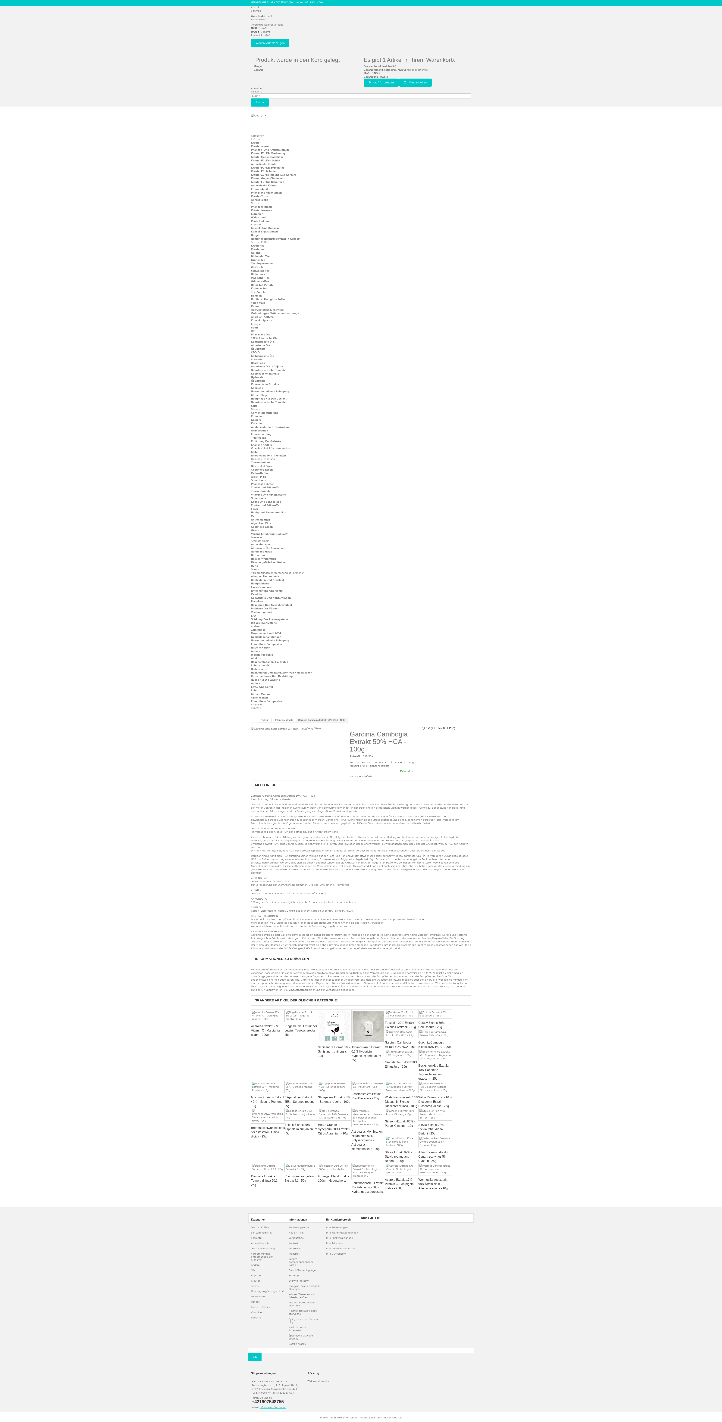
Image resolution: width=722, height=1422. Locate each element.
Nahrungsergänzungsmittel (267, 309)
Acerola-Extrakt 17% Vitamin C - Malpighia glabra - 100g (265, 1030)
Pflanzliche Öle (260, 334)
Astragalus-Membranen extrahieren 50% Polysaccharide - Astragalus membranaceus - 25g (367, 1140)
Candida (256, 594)
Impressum (295, 1248)
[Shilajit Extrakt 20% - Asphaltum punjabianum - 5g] (301, 1114)
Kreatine (256, 423)
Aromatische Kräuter (264, 164)
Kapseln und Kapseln (265, 227)
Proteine (256, 416)
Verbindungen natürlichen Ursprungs (275, 313)
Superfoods (258, 480)
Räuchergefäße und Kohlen (269, 562)
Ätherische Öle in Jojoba (267, 366)
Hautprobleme (260, 583)
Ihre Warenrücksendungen (342, 1232)
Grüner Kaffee (260, 281)
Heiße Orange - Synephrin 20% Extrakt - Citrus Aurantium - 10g (334, 1129)
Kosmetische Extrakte (265, 373)
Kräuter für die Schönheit (267, 181)
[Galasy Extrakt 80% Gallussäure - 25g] (435, 1014)
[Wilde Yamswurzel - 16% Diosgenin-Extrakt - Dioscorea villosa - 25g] (435, 1087)
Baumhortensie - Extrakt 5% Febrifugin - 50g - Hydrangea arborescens (367, 1187)
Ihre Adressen (334, 1243)
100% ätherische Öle (264, 338)
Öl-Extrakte (258, 348)
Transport (294, 1253)
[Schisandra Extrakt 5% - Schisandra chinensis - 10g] (334, 1026)
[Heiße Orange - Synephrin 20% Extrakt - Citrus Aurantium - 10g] (334, 1114)
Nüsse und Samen (263, 466)
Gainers (256, 419)
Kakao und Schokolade (266, 501)
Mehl (254, 516)
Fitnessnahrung (261, 434)
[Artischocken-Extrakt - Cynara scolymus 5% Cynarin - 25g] (435, 1142)
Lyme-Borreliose (261, 587)
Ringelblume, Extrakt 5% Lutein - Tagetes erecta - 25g (300, 1030)
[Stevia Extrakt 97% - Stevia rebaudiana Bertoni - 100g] (401, 1142)
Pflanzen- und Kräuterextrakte (270, 149)
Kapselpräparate (261, 320)
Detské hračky (297, 1344)
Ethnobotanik (259, 189)
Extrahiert (257, 213)
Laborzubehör (260, 665)
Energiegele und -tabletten (268, 455)
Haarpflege (258, 362)
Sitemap (256, 10)
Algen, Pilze (258, 476)
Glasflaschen (259, 697)
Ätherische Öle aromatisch (268, 547)
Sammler (256, 537)
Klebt (254, 451)
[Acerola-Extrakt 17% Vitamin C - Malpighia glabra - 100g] (267, 1016)
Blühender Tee (260, 256)
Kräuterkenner (260, 146)
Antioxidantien (260, 519)
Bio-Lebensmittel (261, 1232)
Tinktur (255, 203)
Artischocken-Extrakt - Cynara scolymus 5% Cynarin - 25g (432, 1156)
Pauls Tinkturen (261, 220)
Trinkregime (258, 437)
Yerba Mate (258, 302)
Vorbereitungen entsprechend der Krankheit (278, 572)
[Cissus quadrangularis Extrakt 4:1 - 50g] (301, 1167)
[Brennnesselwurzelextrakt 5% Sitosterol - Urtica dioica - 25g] (267, 1116)
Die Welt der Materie (264, 622)
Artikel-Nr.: (356, 756)
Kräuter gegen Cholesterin (268, 178)
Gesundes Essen (262, 469)
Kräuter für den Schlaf (265, 160)
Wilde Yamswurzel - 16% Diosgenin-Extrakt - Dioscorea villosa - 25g (435, 1102)
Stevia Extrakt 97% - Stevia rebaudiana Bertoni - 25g (431, 1129)
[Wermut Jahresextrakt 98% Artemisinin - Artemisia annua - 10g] (435, 1169)
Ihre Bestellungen (337, 1227)
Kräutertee (257, 245)
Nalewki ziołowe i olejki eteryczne (303, 1312)
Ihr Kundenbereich (338, 1219)
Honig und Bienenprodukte (268, 512)
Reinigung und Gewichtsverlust (271, 604)
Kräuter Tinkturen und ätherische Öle (302, 1296)
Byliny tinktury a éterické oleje (304, 1321)
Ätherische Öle (260, 345)
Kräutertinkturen (261, 210)
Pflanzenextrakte (261, 206)
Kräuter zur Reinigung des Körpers (273, 174)
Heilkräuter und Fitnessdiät (298, 1329)
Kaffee (255, 306)
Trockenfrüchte (261, 462)
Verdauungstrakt (261, 612)
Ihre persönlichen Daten (341, 1248)
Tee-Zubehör (259, 292)
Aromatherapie (260, 541)
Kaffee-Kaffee (259, 473)
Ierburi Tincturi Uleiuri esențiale (302, 1304)
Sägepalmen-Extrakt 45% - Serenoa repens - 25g (300, 1102)
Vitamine (256, 704)
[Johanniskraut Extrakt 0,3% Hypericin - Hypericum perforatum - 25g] (368, 1026)
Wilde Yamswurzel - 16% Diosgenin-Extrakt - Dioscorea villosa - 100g (401, 1102)
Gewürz (256, 530)
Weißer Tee (258, 267)
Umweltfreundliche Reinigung (270, 391)
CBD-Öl (255, 352)
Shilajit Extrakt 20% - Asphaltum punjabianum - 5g (300, 1129)
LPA (253, 615)
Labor (255, 690)
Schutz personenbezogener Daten (301, 1262)
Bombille (256, 295)
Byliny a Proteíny (299, 1280)
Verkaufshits (296, 1238)
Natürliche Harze (261, 551)
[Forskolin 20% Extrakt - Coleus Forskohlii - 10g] (401, 1014)
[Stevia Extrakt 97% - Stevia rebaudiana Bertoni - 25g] (435, 1114)
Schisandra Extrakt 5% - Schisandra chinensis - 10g (334, 1051)
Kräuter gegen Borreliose (267, 156)
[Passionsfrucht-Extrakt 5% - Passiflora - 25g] (368, 1085)
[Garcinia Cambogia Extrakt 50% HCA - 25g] (401, 1033)
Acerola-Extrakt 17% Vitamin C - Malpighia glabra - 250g (399, 1184)
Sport (254, 327)
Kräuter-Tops (259, 196)
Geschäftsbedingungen (303, 1270)
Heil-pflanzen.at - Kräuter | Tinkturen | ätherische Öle (369, 1417)
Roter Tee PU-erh (262, 284)
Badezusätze (259, 669)
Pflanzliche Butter (262, 483)
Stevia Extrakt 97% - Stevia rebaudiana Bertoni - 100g (398, 1156)
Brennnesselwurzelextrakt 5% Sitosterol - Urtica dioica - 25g (268, 1132)
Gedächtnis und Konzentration (271, 597)
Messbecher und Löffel (266, 633)
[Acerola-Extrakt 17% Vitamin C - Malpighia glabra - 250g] (401, 1169)
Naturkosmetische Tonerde (268, 370)
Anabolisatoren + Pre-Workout (270, 426)
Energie (256, 323)
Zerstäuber (258, 629)
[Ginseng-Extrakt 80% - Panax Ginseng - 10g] (401, 1112)
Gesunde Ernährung (263, 459)
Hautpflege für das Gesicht (269, 398)
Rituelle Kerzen (260, 647)
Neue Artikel (296, 1232)
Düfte (254, 565)
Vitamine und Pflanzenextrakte (270, 448)
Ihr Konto (256, 91)
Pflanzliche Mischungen (266, 192)
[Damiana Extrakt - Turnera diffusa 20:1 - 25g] (267, 1167)
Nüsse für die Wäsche (265, 679)
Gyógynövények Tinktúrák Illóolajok (304, 1287)
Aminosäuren (259, 430)
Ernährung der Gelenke (266, 441)
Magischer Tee (260, 277)
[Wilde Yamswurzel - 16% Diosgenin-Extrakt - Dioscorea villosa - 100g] (401, 1087)
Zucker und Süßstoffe (265, 487)
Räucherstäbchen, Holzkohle (269, 661)
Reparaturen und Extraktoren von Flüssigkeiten (281, 672)
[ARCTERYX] (271, 122)
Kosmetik (256, 359)
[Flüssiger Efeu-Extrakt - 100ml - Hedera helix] (334, 1167)
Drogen (255, 235)
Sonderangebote (299, 1227)
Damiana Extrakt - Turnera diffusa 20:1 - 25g (265, 1181)
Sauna (255, 569)
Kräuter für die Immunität (267, 167)
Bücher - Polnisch (261, 1307)
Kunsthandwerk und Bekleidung (272, 676)
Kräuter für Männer (263, 171)
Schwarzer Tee (260, 270)
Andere (255, 626)
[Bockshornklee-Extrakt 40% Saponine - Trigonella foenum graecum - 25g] (435, 1055)
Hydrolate (257, 377)
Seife (254, 405)
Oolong (256, 252)
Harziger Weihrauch (263, 558)
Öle (253, 331)
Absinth (256, 658)
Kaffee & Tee (259, 288)
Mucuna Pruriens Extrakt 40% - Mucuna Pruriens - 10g (267, 1102)
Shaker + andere (261, 444)
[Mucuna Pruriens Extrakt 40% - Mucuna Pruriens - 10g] (267, 1087)
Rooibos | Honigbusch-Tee (268, 299)
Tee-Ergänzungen (262, 263)
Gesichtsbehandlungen (266, 636)
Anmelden (257, 88)
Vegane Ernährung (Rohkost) (269, 533)
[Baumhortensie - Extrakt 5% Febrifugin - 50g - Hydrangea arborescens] (368, 1171)
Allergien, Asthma (262, 316)
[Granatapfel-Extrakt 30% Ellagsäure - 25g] (401, 1053)
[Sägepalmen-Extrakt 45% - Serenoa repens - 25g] (301, 1087)
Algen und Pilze (261, 523)
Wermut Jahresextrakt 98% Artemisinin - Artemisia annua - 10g (433, 1184)
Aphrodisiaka (259, 199)
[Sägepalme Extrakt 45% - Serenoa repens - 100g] (334, 1087)
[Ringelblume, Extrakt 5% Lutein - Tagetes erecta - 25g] (301, 1016)
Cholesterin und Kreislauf (267, 579)
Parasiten (257, 601)
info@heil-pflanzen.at (273, 1407)
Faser (254, 508)
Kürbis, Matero (260, 693)
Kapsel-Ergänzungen (264, 231)
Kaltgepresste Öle (262, 341)
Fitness (255, 409)
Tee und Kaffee (260, 242)
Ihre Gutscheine (336, 1253)
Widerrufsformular (318, 1381)
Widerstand (258, 217)
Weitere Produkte (262, 654)
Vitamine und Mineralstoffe (268, 494)
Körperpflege (259, 395)
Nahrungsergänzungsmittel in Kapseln (275, 238)
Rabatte (256, 708)
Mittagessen (258, 1296)
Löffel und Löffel (262, 686)
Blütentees (258, 274)
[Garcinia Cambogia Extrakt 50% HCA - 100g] (435, 1033)
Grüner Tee (258, 259)
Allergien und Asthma (265, 576)
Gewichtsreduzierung (264, 412)
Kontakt (256, 7)
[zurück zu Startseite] (254, 720)
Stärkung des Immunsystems (269, 619)
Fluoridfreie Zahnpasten (266, 644)
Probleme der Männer (264, 608)
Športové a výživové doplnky (301, 1337)
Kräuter (255, 139)
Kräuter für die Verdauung (268, 153)
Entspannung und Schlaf (267, 590)
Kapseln (256, 224)
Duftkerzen (258, 555)
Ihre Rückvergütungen (339, 1238)
